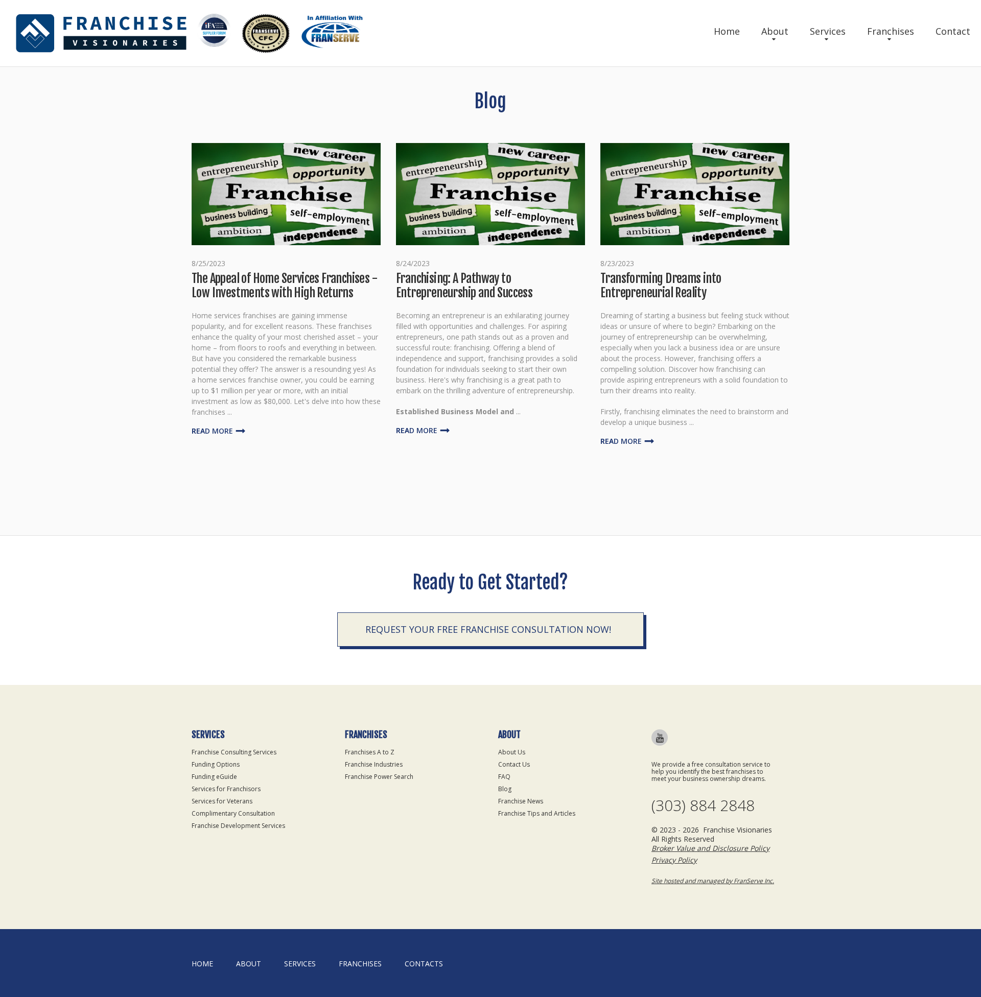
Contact (953, 31)
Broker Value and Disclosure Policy (710, 848)
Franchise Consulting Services (234, 752)
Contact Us (514, 764)
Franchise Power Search (379, 776)
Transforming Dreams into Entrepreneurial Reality (660, 285)
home (202, 963)
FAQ (504, 776)
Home (727, 31)
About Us (511, 752)
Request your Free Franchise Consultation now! (488, 629)
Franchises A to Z (369, 752)
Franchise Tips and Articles (536, 813)
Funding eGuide (214, 776)
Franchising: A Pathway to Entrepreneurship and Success (464, 285)
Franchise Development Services (238, 825)
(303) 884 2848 (703, 805)
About (774, 31)
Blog (504, 789)
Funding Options (216, 764)
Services (828, 31)
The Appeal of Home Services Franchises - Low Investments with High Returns (284, 285)
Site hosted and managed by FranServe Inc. (712, 880)
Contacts (424, 963)
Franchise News (520, 801)
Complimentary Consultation (233, 813)
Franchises (890, 31)
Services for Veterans (222, 801)
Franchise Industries (374, 764)
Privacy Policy (674, 860)
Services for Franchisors (226, 789)
